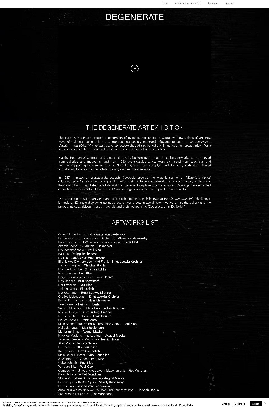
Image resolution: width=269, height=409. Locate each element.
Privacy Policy (186, 405)
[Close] (265, 404)
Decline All (240, 403)
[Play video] (135, 68)
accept (255, 403)
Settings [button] (226, 403)
